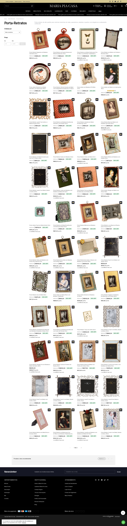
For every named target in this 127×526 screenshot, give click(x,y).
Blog (36, 504)
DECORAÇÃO (48, 11)
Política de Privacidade (40, 498)
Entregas (37, 495)
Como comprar (9, 1)
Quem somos (18, 1)
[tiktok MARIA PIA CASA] (118, 1)
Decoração (7, 489)
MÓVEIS (28, 11)
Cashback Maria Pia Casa (41, 486)
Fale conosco (26, 1)
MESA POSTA (37, 11)
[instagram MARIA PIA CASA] (110, 1)
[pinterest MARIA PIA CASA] (120, 1)
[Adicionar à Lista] (49, 29)
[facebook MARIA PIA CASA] (112, 1)
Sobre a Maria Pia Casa (40, 483)
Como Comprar (69, 486)
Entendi (24, 522)
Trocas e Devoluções (40, 492)
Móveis (6, 483)
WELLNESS (83, 11)
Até (13, 41)
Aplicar (22, 44)
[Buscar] (32, 6)
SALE (100, 11)
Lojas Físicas (68, 489)
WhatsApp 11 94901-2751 (98, 6)
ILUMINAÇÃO (59, 11)
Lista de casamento (109, 6)
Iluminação (7, 492)
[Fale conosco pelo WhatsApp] (123, 522)
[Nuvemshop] (108, 517)
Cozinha (6, 498)
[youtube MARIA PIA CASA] (115, 1)
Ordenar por (8, 28)
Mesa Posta (7, 486)
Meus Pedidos (68, 495)
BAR (67, 11)
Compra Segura (39, 489)
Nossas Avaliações (39, 501)
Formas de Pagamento (70, 492)
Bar (5, 495)
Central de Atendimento (71, 483)
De (5, 41)
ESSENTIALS (92, 11)
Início (5, 19)
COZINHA (74, 11)
